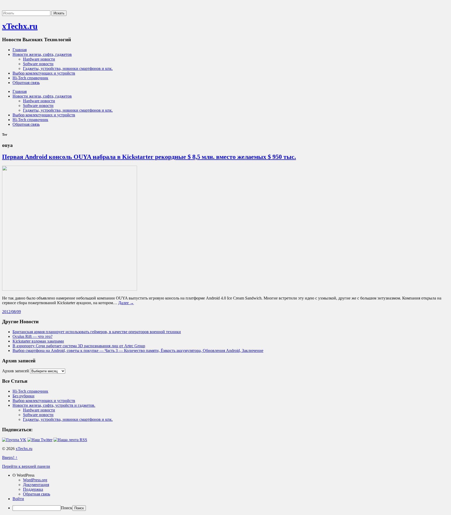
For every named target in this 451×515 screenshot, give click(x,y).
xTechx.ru (20, 26)
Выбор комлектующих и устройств (44, 73)
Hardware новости (39, 59)
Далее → (126, 303)
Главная (20, 49)
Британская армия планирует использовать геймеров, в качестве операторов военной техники (97, 332)
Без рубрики (23, 396)
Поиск (66, 508)
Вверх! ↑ (9, 457)
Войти (18, 498)
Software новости (38, 64)
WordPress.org (35, 480)
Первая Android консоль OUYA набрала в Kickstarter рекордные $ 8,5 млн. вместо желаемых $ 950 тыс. (149, 156)
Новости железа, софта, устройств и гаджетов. (54, 405)
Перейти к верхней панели (26, 466)
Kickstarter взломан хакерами (38, 341)
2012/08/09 (11, 311)
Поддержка (33, 489)
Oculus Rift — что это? (32, 336)
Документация (36, 484)
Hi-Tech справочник (30, 78)
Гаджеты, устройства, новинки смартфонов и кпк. (68, 68)
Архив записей (15, 371)
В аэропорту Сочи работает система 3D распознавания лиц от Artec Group (79, 346)
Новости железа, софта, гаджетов (42, 54)
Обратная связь (26, 82)
